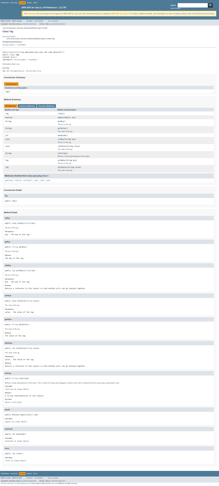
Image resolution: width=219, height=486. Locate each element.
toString (62, 153)
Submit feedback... (176, 8)
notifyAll (27, 180)
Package (14, 3)
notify (18, 180)
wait (36, 180)
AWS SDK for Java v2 (120, 14)
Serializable (9, 45)
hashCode (62, 135)
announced (32, 14)
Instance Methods (27, 106)
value (16, 52)
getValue (62, 128)
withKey (61, 160)
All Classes (53, 21)
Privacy (3, 483)
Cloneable (21, 45)
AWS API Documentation (13, 71)
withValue (62, 167)
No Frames (38, 21)
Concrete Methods (46, 106)
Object (14, 57)
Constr (25, 24)
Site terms (10, 483)
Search (173, 5)
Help (35, 3)
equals (61, 117)
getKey (61, 121)
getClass (9, 180)
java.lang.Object (9, 36)
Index (29, 3)
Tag (6, 92)
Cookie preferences (22, 483)
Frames (29, 21)
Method (33, 24)
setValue (62, 146)
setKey (61, 139)
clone (60, 114)
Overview (5, 3)
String (8, 121)
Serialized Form (33, 71)
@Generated (8, 52)
